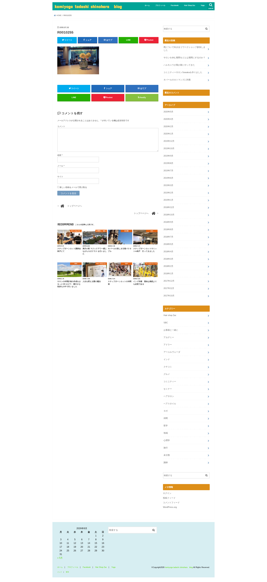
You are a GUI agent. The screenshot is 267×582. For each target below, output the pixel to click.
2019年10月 (169, 148)
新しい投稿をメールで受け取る (73, 187)
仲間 (166, 418)
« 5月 (60, 558)
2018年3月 (168, 259)
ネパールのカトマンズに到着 (177, 80)
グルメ (167, 374)
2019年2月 (168, 193)
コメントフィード (171, 502)
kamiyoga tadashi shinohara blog (88, 6)
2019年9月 (168, 156)
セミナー (168, 389)
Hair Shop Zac (189, 5)
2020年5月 (168, 112)
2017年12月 (169, 281)
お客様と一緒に (171, 330)
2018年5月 (168, 244)
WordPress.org (170, 507)
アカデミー (169, 337)
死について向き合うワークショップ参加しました (184, 48)
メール (60, 166)
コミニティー (170, 381)
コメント (61, 126)
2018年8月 (168, 229)
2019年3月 (168, 185)
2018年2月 (168, 266)
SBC (166, 323)
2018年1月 (168, 273)
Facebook (175, 5)
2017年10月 (169, 296)
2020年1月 (168, 134)
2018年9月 (168, 222)
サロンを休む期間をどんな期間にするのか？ (184, 57)
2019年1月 (168, 200)
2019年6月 (168, 178)
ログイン (167, 493)
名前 (59, 155)
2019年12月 (169, 141)
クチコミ (168, 367)
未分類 (167, 455)
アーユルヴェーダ (172, 352)
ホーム (147, 5)
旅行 (166, 448)
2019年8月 (168, 163)
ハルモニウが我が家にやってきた (179, 65)
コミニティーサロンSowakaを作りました (183, 72)
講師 (166, 462)
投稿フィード (169, 498)
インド (167, 359)
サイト (60, 176)
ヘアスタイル (170, 404)
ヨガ (166, 411)
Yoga (203, 5)
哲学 (166, 425)
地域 (166, 433)
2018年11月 (169, 207)
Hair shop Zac (170, 315)
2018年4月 (168, 251)
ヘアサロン (169, 396)
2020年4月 (168, 119)
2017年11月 (169, 288)
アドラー (168, 345)
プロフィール (160, 5)
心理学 (167, 440)
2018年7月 (168, 237)
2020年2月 (168, 126)
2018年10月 (169, 215)
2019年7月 (168, 170)
